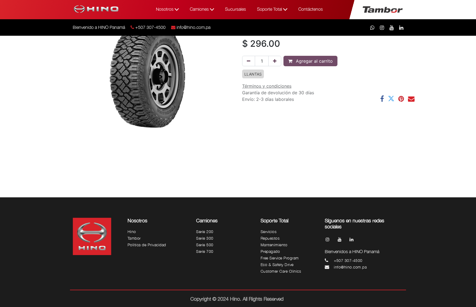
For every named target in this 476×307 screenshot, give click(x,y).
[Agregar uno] (274, 61)
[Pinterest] (401, 98)
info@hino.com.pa (193, 27)
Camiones (200, 9)
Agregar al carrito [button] (313, 61)
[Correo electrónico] (411, 98)
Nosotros (165, 9)
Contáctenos (310, 9)
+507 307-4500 (150, 27)
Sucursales (235, 9)
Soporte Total (270, 9)
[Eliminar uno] (248, 61)
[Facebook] (382, 98)
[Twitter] (391, 98)
